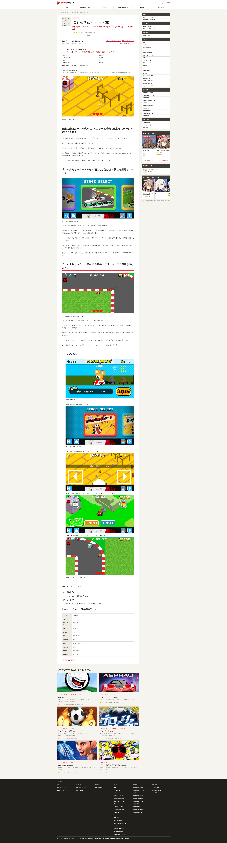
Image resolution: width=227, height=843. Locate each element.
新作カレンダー (146, 35)
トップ (66, 7)
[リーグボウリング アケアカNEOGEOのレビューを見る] (119, 750)
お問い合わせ (67, 838)
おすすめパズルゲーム (148, 102)
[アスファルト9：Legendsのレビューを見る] (119, 682)
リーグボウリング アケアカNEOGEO (113, 765)
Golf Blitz (61, 697)
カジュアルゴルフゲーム (76, 694)
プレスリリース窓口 (80, 838)
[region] (156, 147)
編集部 (88, 34)
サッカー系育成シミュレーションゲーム (117, 728)
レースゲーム (146, 67)
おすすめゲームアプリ (148, 92)
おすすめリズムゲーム (148, 113)
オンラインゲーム (147, 73)
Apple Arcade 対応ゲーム (148, 85)
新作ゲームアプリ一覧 (85, 7)
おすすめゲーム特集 (147, 125)
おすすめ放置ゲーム (147, 110)
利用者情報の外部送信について (117, 838)
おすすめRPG (146, 97)
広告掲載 (72, 838)
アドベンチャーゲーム (148, 52)
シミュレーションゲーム (148, 50)
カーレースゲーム (104, 694)
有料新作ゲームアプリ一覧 (149, 19)
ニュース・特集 (146, 122)
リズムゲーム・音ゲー (148, 60)
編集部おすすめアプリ (123, 7)
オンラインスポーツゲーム (64, 694)
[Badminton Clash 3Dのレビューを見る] (77, 750)
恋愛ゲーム (145, 65)
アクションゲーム (147, 47)
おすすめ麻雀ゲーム (147, 115)
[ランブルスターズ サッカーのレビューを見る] (77, 716)
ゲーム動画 (145, 127)
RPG (144, 42)
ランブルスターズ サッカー (67, 731)
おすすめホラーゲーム (148, 105)
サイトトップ (60, 838)
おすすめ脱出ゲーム (147, 108)
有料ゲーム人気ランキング (149, 28)
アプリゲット (59, 12)
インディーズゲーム (147, 83)
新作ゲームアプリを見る (128, 41)
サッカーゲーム (74, 728)
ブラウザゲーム (146, 78)
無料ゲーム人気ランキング (149, 26)
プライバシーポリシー (99, 838)
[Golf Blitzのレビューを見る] (77, 682)
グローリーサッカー (107, 731)
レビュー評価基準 (89, 838)
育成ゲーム (145, 57)
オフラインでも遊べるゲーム (68, 660)
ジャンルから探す (161, 7)
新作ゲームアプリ (66, 12)
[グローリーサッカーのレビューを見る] (119, 716)
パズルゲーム (146, 44)
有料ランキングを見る (163, 160)
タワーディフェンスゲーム (149, 75)
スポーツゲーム (74, 12)
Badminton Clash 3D (65, 765)
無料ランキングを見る (149, 160)
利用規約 (107, 838)
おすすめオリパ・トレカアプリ (150, 95)
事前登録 (142, 7)
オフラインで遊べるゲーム (149, 80)
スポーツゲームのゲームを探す (113, 41)
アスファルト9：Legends (109, 697)
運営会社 (127, 838)
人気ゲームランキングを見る (127, 43)
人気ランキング (104, 7)
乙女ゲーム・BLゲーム (148, 62)
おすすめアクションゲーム (149, 100)
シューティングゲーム (148, 55)
